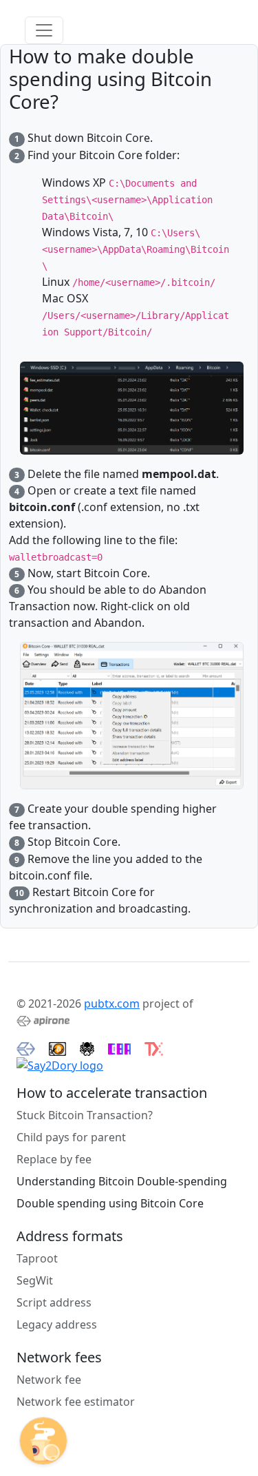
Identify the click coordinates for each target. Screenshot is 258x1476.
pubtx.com (112, 1003)
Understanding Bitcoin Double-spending (122, 1181)
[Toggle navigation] (44, 30)
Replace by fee (54, 1159)
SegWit (35, 1280)
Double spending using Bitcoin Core (110, 1203)
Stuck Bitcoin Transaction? (85, 1115)
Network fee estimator (76, 1401)
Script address (54, 1302)
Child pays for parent (71, 1137)
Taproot (37, 1258)
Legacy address (57, 1324)
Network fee (49, 1379)
